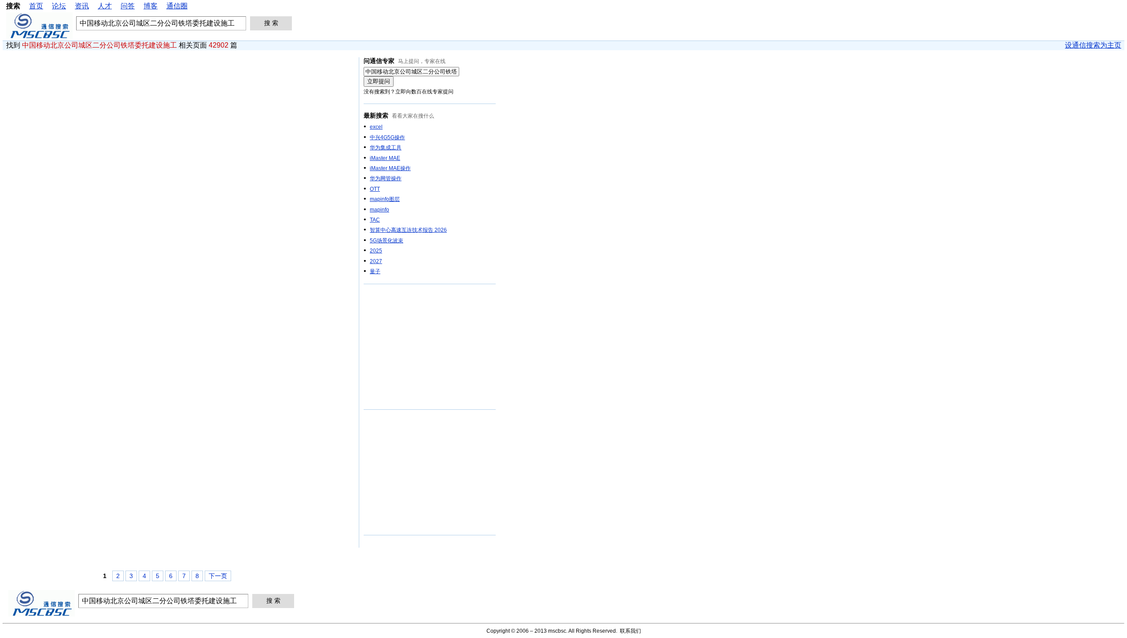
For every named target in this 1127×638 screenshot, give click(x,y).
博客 (151, 6)
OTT (375, 189)
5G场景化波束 (386, 240)
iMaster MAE (385, 158)
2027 (376, 261)
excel (376, 127)
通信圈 (177, 6)
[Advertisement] (430, 347)
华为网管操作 (385, 178)
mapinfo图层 (385, 199)
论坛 (59, 6)
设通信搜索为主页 (1093, 45)
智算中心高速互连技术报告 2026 (408, 230)
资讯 (82, 6)
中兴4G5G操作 (387, 137)
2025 (376, 251)
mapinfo (379, 210)
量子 (375, 271)
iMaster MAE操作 (390, 168)
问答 (128, 6)
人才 (105, 6)
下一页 (218, 575)
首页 (36, 6)
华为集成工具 (385, 148)
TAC (375, 220)
